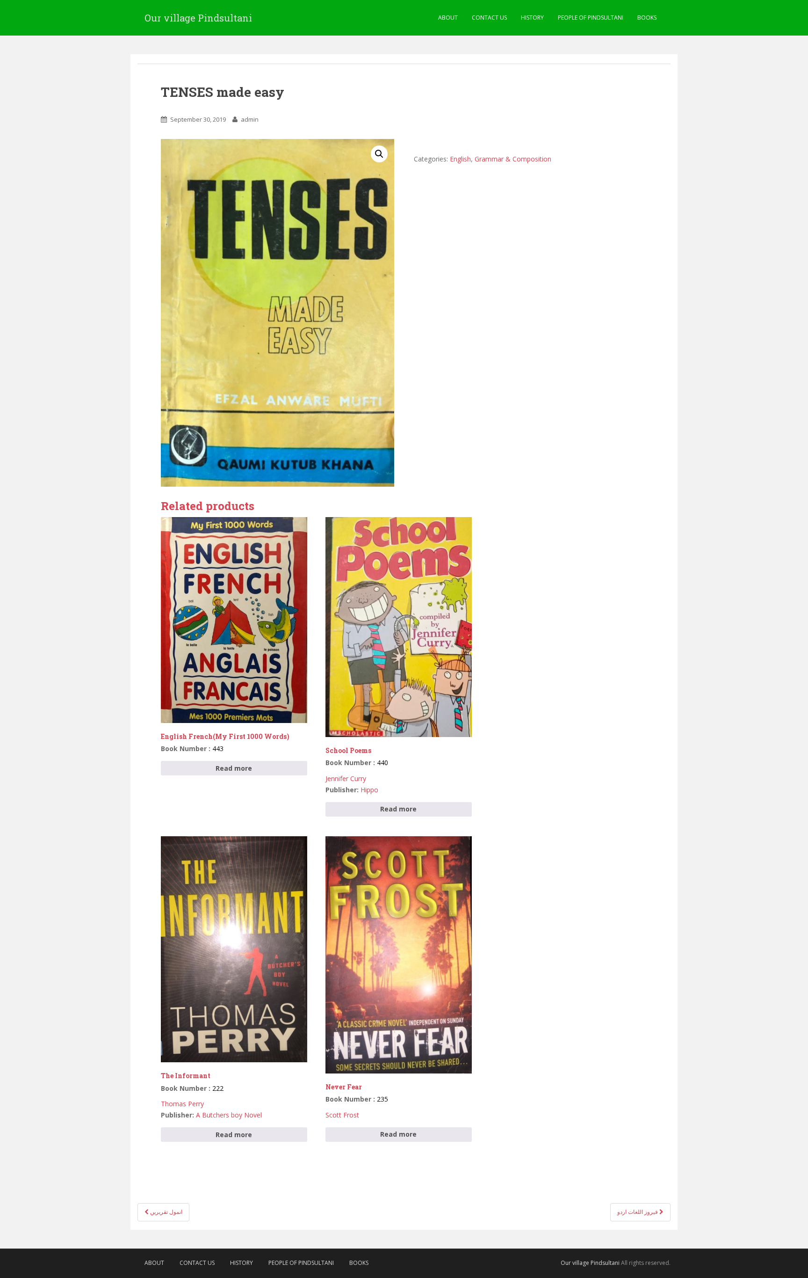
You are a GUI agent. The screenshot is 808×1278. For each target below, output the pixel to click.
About (448, 18)
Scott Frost (342, 1114)
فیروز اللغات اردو (638, 1212)
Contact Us (489, 18)
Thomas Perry (182, 1103)
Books (646, 18)
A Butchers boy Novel (229, 1114)
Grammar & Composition (513, 158)
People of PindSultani (590, 18)
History (532, 18)
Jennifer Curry (345, 778)
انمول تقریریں (165, 1212)
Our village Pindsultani (198, 18)
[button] (379, 154)
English (460, 158)
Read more (234, 768)
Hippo (369, 789)
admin (250, 119)
